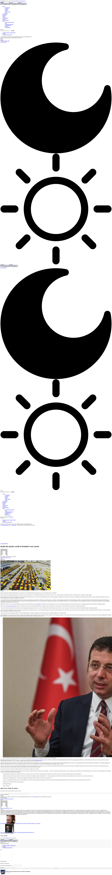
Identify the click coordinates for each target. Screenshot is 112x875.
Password (2, 867)
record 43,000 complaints (11, 605)
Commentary (2, 543)
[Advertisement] (56, 534)
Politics (6, 543)
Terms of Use (23, 0)
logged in (7, 837)
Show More (7, 40)
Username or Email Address (5, 865)
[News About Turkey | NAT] (13, 4)
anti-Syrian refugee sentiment (38, 759)
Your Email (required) (4, 794)
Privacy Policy (16, 0)
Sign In (11, 516)
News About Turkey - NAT (5, 557)
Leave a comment (10, 833)
